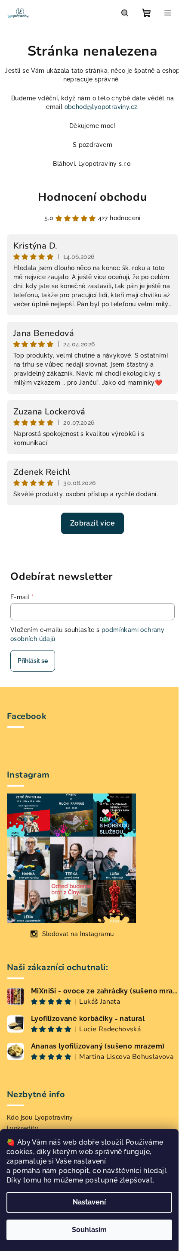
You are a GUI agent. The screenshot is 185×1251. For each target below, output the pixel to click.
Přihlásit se (33, 660)
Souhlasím (89, 1230)
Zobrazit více (92, 523)
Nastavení (89, 1202)
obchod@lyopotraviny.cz (101, 106)
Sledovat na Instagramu (78, 933)
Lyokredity (22, 1128)
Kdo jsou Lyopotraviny (40, 1117)
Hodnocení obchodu (92, 197)
